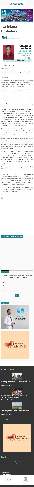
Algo (3, 285)
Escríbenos (4, 470)
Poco (3, 288)
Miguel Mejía (5, 36)
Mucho (4, 282)
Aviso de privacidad (6, 474)
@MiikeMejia (4, 77)
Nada (3, 290)
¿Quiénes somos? (5, 472)
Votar (17, 295)
